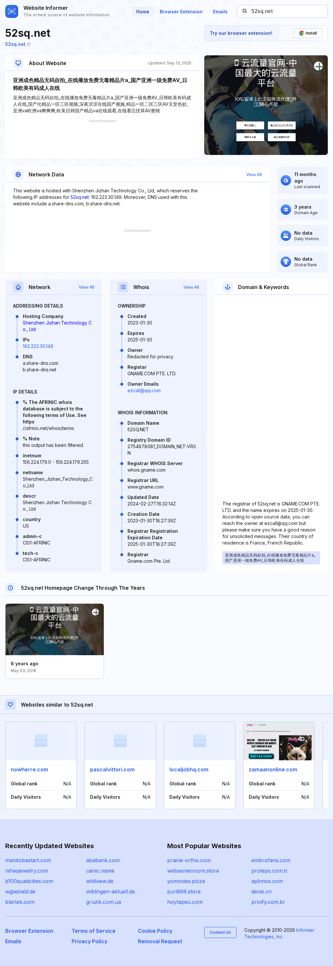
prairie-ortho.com (189, 860)
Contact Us (220, 932)
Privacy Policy (89, 941)
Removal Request (160, 941)
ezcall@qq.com (144, 390)
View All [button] (254, 174)
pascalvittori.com (112, 769)
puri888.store (184, 891)
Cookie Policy (155, 931)
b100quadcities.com (29, 881)
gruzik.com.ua (103, 902)
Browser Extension (181, 11)
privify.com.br (268, 902)
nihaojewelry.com (26, 870)
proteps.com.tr (269, 870)
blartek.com (19, 902)
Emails (220, 11)
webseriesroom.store (193, 870)
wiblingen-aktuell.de (110, 891)
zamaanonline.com (273, 769)
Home (142, 11)
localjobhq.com (188, 769)
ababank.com (103, 860)
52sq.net (15, 44)
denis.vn (261, 891)
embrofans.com (270, 860)
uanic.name (100, 870)
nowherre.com (29, 769)
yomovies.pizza (186, 881)
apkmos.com (267, 881)
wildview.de (99, 881)
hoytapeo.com (185, 902)
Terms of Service (93, 931)
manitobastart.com (28, 860)
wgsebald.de (20, 891)
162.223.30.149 (38, 346)
